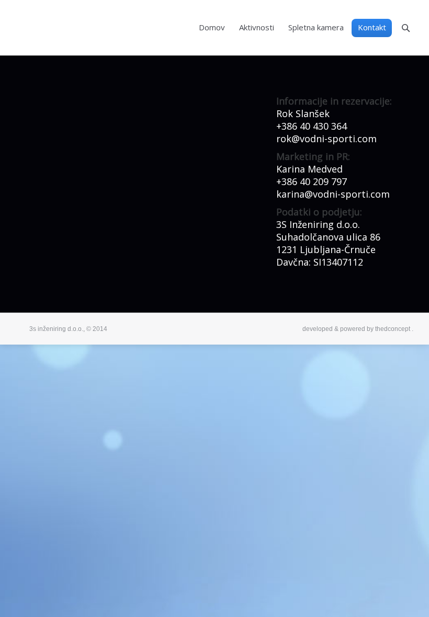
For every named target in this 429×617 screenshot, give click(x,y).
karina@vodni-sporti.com (333, 194)
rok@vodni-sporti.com (326, 138)
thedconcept (392, 329)
